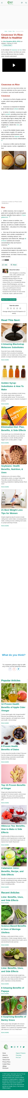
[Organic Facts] (10, 3)
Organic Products (20, 1053)
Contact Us (5, 1057)
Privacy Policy (6, 1062)
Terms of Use (6, 1059)
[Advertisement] (14, 185)
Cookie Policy (6, 1064)
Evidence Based (7, 45)
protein (8, 114)
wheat (16, 109)
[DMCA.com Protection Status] (5, 260)
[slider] (14, 308)
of (9, 112)
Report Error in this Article (9, 299)
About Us (5, 1055)
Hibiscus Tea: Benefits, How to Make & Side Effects (13, 829)
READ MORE (5, 360)
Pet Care (18, 1057)
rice (20, 50)
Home (4, 1053)
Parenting (18, 1055)
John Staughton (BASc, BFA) (11, 41)
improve (16, 136)
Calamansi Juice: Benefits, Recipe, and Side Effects (12, 871)
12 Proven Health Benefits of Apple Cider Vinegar (13, 707)
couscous (14, 50)
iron (18, 125)
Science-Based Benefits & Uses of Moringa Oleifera (13, 929)
